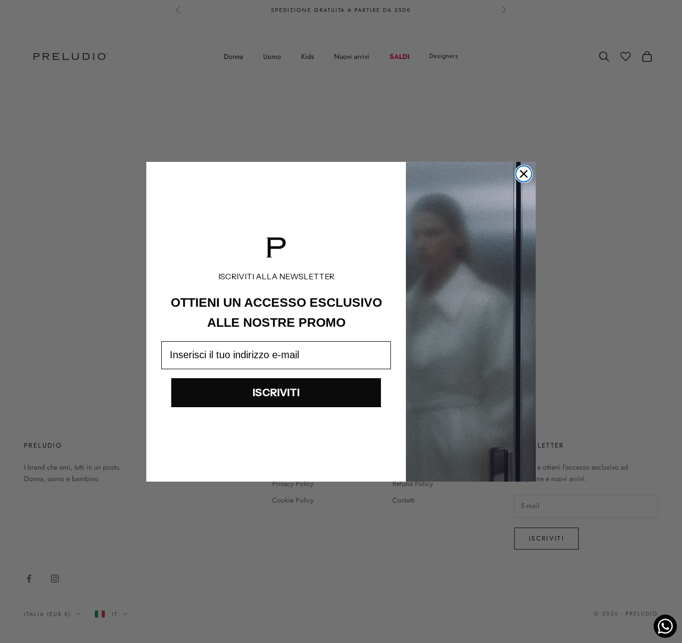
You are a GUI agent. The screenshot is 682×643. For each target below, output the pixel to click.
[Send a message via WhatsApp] (665, 626)
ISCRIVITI (276, 392)
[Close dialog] (524, 174)
